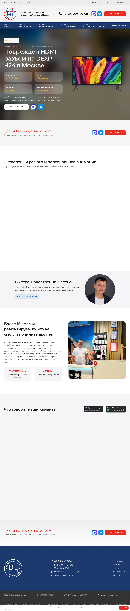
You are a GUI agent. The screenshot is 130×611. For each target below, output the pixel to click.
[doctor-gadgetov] (10, 14)
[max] (93, 13)
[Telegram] (99, 13)
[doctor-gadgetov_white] (13, 568)
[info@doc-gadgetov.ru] (52, 575)
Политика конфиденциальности (112, 595)
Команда (116, 565)
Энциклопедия (119, 572)
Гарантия (117, 568)
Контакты (117, 575)
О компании (118, 561)
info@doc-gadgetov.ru (63, 575)
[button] (10, 27)
